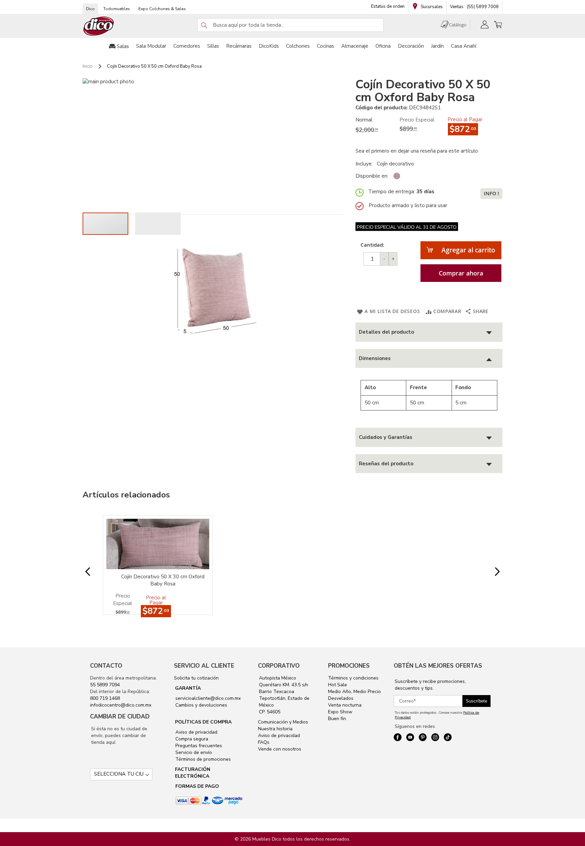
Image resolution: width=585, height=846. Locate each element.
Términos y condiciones (353, 678)
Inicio (88, 66)
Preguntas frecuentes (198, 745)
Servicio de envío (193, 752)
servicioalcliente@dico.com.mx (208, 698)
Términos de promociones (202, 759)
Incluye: (365, 163)
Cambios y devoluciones (200, 705)
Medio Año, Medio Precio (354, 691)
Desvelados (340, 698)
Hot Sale (337, 685)
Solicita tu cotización (196, 678)
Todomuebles (116, 9)
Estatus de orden (388, 6)
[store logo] (99, 26)
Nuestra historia (275, 729)
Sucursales (431, 7)
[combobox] (290, 25)
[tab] (428, 332)
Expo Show (340, 712)
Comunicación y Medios (283, 722)
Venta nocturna (345, 705)
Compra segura (191, 739)
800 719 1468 (105, 698)
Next (491, 572)
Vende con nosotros (279, 749)
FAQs (263, 742)
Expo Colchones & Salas (162, 9)
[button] (158, 224)
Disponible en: (371, 176)
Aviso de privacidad (195, 732)
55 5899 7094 (105, 685)
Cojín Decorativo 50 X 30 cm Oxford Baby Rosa (162, 580)
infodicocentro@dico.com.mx (120, 705)
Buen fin (337, 718)
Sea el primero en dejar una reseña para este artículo (416, 151)
